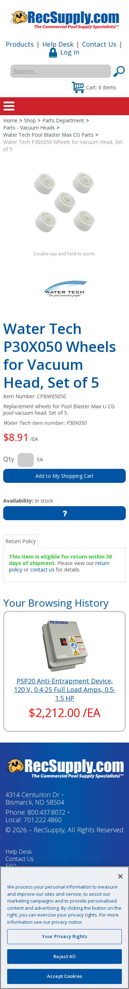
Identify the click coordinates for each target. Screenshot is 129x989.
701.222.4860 (43, 819)
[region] (64, 927)
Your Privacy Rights (64, 936)
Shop (30, 120)
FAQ (10, 866)
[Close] (120, 876)
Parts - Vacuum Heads (29, 127)
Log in (69, 52)
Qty (8, 458)
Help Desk (57, 44)
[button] (94, 87)
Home (10, 120)
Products (20, 44)
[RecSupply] (64, 17)
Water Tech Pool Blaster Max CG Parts (48, 134)
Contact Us (99, 44)
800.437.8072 (47, 812)
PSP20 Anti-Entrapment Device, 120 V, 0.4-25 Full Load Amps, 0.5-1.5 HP (64, 689)
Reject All (64, 956)
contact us (42, 569)
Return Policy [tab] (20, 541)
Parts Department (63, 120)
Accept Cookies (64, 976)
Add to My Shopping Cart (64, 475)
